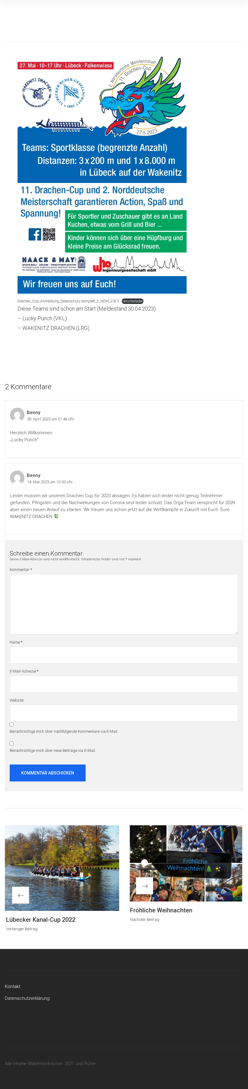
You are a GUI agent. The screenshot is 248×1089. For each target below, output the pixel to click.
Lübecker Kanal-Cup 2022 (40, 919)
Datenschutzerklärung (27, 998)
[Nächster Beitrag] (186, 863)
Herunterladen (133, 301)
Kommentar (21, 569)
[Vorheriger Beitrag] (62, 868)
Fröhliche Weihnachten (161, 910)
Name (16, 642)
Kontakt (12, 986)
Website (17, 700)
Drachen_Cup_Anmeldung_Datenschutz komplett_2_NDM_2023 (68, 301)
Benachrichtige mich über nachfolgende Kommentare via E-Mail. (64, 731)
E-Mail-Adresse (24, 671)
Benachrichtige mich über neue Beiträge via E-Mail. (53, 750)
